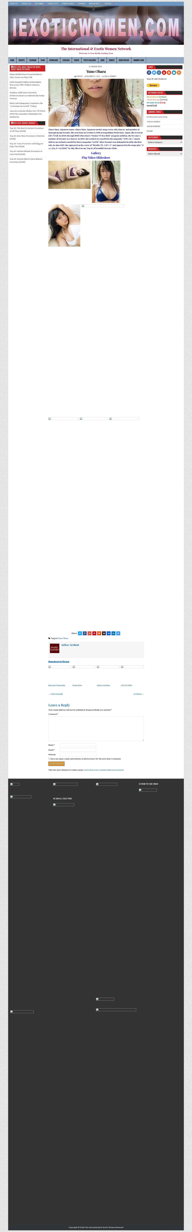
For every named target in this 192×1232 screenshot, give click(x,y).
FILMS (150, 131)
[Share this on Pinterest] (94, 633)
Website (52, 755)
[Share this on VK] (104, 633)
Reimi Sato (77, 685)
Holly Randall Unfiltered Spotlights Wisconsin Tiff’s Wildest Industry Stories (25, 85)
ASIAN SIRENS (153, 126)
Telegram (32, 60)
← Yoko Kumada (55, 694)
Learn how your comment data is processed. (104, 770)
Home (12, 60)
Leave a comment (110, 76)
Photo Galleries (90, 60)
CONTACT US (26, 3)
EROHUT (32, 122)
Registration (124, 60)
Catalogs (66, 60)
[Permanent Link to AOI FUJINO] (132, 674)
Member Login (139, 60)
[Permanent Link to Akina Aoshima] (108, 674)
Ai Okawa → (138, 694)
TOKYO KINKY (153, 122)
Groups (22, 60)
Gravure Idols (96, 66)
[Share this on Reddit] (99, 633)
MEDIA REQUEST (94, 3)
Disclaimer (39, 3)
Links (102, 60)
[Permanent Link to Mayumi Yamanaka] (59, 674)
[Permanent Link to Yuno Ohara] (96, 103)
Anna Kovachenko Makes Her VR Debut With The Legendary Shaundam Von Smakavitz (27, 114)
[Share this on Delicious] (118, 633)
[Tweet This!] (80, 633)
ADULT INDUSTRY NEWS (20, 69)
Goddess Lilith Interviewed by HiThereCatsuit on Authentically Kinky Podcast (27, 96)
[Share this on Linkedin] (113, 633)
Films (43, 60)
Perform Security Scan (157, 117)
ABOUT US (13, 3)
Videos (76, 60)
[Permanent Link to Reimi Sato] (84, 674)
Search (111, 60)
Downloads (53, 60)
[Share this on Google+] (90, 633)
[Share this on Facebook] (85, 633)
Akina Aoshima (103, 685)
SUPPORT (108, 3)
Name (51, 745)
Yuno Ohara (96, 71)
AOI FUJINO (126, 685)
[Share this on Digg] (109, 633)
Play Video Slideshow (96, 157)
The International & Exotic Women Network (96, 48)
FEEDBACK (81, 3)
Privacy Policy (68, 3)
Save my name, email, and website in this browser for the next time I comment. (86, 759)
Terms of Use (53, 3)
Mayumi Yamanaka (56, 685)
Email (51, 750)
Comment (53, 714)
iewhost (79, 76)
